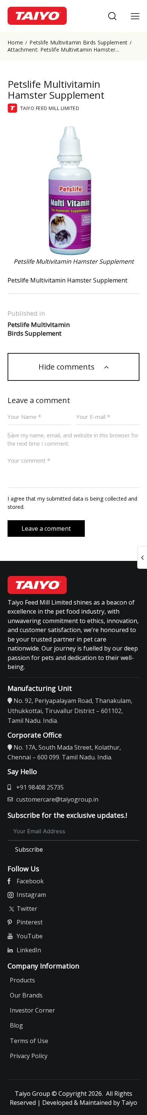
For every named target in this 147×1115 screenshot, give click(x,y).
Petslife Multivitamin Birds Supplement (78, 42)
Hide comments (67, 367)
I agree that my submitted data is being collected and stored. (72, 502)
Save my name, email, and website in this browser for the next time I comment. (73, 439)
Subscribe (29, 849)
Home (15, 42)
